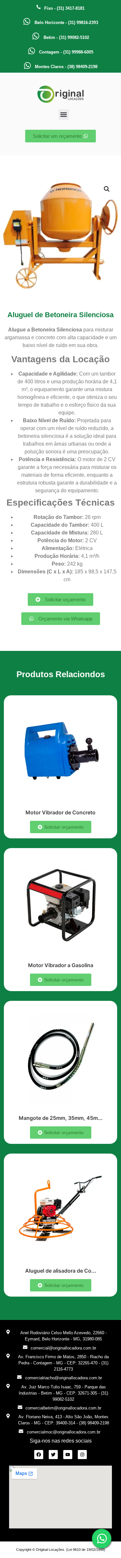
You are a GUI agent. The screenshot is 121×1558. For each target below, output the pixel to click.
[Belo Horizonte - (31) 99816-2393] (27, 21)
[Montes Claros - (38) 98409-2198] (27, 65)
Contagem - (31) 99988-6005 (66, 52)
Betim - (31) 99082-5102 (66, 37)
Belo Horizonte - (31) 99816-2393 (66, 22)
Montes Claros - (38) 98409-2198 (66, 66)
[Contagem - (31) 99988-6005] (31, 51)
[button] (63, 114)
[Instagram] (82, 1454)
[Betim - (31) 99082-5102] (36, 36)
